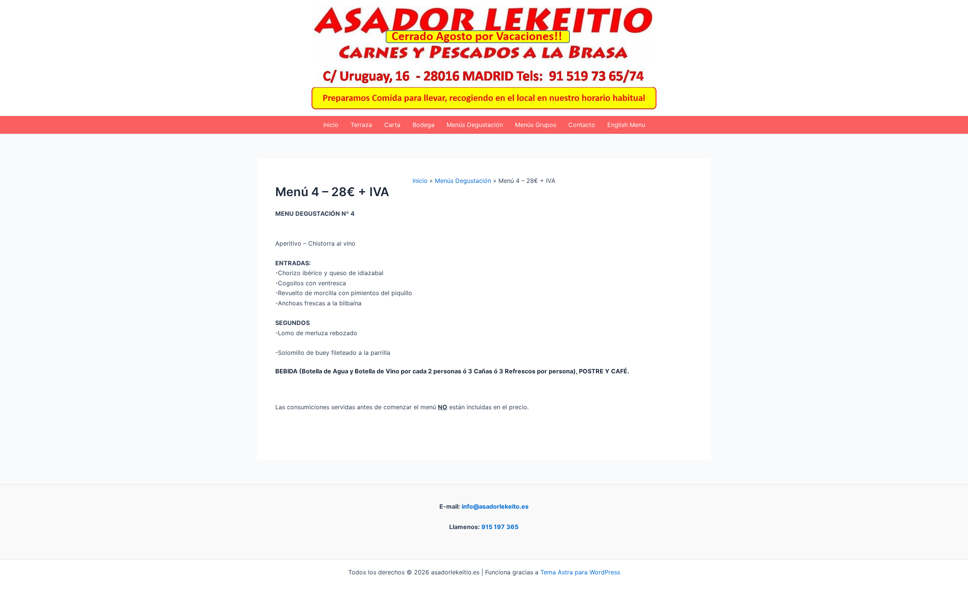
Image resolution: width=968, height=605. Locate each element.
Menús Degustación (475, 124)
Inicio (330, 124)
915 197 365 (499, 527)
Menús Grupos (535, 124)
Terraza (361, 124)
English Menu (626, 124)
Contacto (581, 124)
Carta (392, 124)
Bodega (423, 124)
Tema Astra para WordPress (580, 572)
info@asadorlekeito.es (495, 506)
